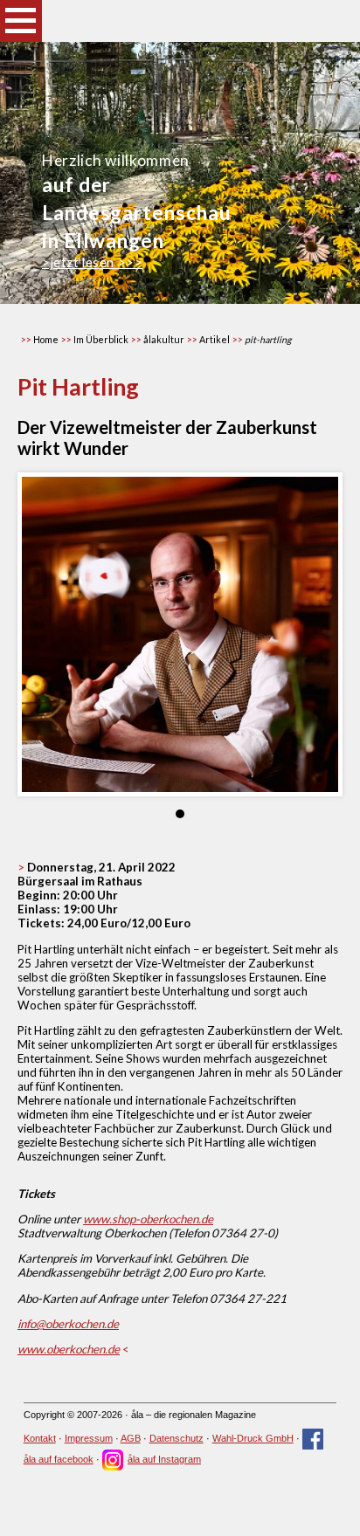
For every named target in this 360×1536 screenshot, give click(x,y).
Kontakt (40, 1438)
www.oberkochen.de (68, 1349)
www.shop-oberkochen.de (148, 1219)
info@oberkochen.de (68, 1324)
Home (46, 339)
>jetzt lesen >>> (92, 262)
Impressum (89, 1438)
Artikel (214, 339)
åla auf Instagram (164, 1459)
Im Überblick (100, 339)
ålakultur (163, 339)
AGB (131, 1438)
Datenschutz (176, 1438)
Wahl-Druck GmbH (253, 1438)
